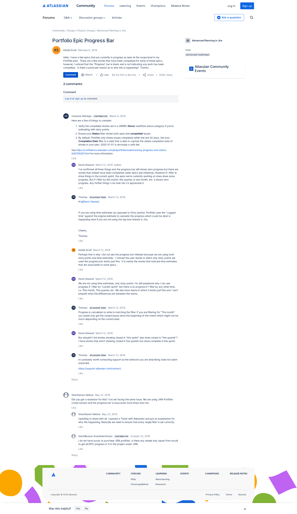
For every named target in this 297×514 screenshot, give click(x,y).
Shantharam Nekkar (83, 394)
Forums (109, 5)
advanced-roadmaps (197, 54)
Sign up (247, 6)
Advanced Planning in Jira (111, 30)
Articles (117, 17)
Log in (231, 6)
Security (242, 494)
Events (140, 5)
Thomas (82, 197)
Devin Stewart (86, 164)
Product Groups (86, 30)
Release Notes (180, 5)
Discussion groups (91, 17)
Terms (229, 494)
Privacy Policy (213, 494)
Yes (78, 508)
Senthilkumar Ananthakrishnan (95, 436)
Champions (158, 5)
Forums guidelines (139, 484)
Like (74, 158)
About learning (162, 479)
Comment (70, 74)
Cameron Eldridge (81, 116)
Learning (125, 5)
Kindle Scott (70, 50)
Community (85, 5)
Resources (161, 484)
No (86, 508)
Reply (75, 379)
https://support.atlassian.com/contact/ (99, 368)
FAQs (133, 479)
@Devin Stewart (90, 201)
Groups (71, 30)
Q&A (67, 17)
